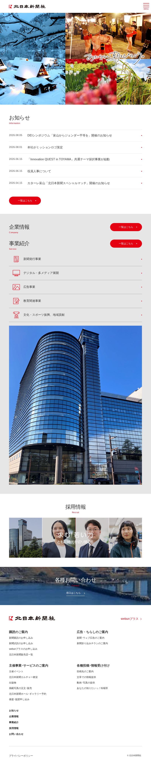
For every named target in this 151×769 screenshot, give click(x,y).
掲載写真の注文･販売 (20, 688)
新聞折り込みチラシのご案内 (92, 643)
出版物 (12, 682)
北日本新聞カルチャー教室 (23, 677)
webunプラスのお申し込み (23, 648)
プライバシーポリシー (21, 755)
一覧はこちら (25, 200)
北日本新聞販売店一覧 (21, 654)
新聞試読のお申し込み (21, 643)
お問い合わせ (16, 734)
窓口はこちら (73, 592)
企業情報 (14, 716)
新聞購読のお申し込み (21, 637)
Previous (4, 58)
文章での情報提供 (86, 677)
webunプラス (129, 618)
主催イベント (16, 671)
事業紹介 (14, 722)
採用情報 (14, 728)
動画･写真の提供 (86, 682)
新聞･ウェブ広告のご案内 (90, 637)
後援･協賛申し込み (19, 699)
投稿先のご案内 (85, 671)
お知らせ (14, 710)
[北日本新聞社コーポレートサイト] (27, 6)
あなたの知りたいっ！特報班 (92, 688)
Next (146, 58)
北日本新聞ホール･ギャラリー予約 (27, 693)
